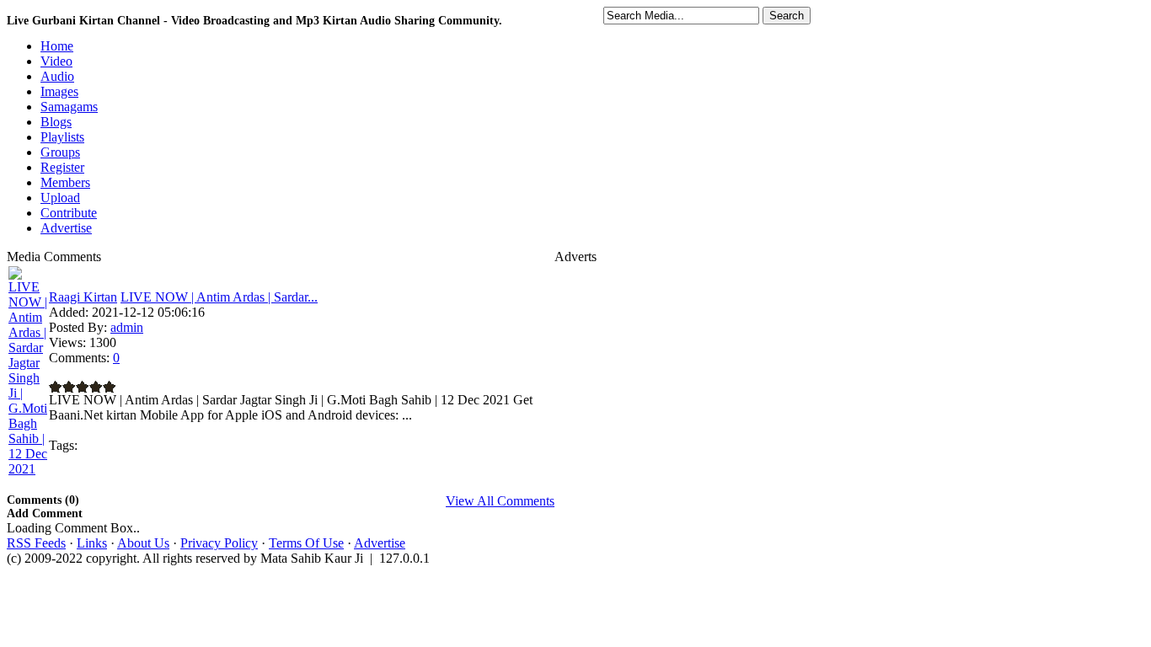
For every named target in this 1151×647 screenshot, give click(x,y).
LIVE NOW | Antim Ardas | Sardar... (219, 297)
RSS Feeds (36, 543)
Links (92, 543)
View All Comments (500, 501)
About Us (143, 543)
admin (126, 327)
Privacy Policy (219, 543)
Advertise (379, 543)
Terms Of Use (306, 543)
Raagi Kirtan (83, 297)
